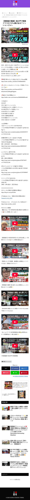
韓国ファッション (7, 361)
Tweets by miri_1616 (6, 198)
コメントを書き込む (15, 479)
